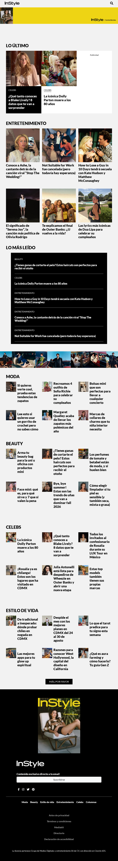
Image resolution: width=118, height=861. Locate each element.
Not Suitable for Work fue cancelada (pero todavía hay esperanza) (58, 169)
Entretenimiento (24, 293)
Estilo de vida (22, 610)
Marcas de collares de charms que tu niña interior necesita (100, 421)
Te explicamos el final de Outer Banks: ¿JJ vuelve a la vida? (57, 229)
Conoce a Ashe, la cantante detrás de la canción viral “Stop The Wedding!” (22, 171)
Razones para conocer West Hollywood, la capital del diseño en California (63, 659)
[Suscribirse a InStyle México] (59, 725)
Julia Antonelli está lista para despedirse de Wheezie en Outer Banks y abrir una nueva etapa (63, 578)
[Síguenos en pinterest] (33, 789)
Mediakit (59, 827)
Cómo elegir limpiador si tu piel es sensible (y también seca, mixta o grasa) (100, 495)
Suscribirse (59, 779)
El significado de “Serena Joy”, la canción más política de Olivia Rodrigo (22, 231)
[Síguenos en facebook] (19, 789)
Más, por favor (59, 681)
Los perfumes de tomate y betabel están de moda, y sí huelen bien (99, 462)
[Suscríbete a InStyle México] (59, 15)
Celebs (12, 90)
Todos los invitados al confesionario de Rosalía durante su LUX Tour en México (100, 545)
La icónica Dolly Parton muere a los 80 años (57, 100)
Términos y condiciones (59, 821)
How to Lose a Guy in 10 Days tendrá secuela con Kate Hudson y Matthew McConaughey (95, 172)
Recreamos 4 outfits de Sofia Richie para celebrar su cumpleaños (63, 393)
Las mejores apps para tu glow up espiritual (26, 659)
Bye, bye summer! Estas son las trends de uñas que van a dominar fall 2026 (63, 495)
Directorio (59, 833)
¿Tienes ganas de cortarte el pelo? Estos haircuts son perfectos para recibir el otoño (56, 267)
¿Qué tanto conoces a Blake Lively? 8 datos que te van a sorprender (22, 102)
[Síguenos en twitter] (28, 789)
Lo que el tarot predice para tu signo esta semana (100, 629)
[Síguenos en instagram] (23, 789)
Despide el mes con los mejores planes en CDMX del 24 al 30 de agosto (63, 629)
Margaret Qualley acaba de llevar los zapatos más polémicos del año (63, 421)
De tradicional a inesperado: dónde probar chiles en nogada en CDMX (27, 628)
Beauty (19, 259)
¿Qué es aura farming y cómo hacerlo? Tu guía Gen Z (100, 659)
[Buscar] (111, 3)
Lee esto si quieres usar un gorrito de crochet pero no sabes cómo (27, 421)
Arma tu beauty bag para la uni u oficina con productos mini (26, 462)
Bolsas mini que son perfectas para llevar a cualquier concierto (100, 393)
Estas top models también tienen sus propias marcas (97, 578)
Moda (13, 376)
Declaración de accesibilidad (59, 839)
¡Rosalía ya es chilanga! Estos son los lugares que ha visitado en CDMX (27, 578)
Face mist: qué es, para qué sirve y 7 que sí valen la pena (27, 495)
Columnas (91, 802)
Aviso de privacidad (59, 815)
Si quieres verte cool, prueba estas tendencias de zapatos (27, 393)
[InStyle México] (12, 3)
